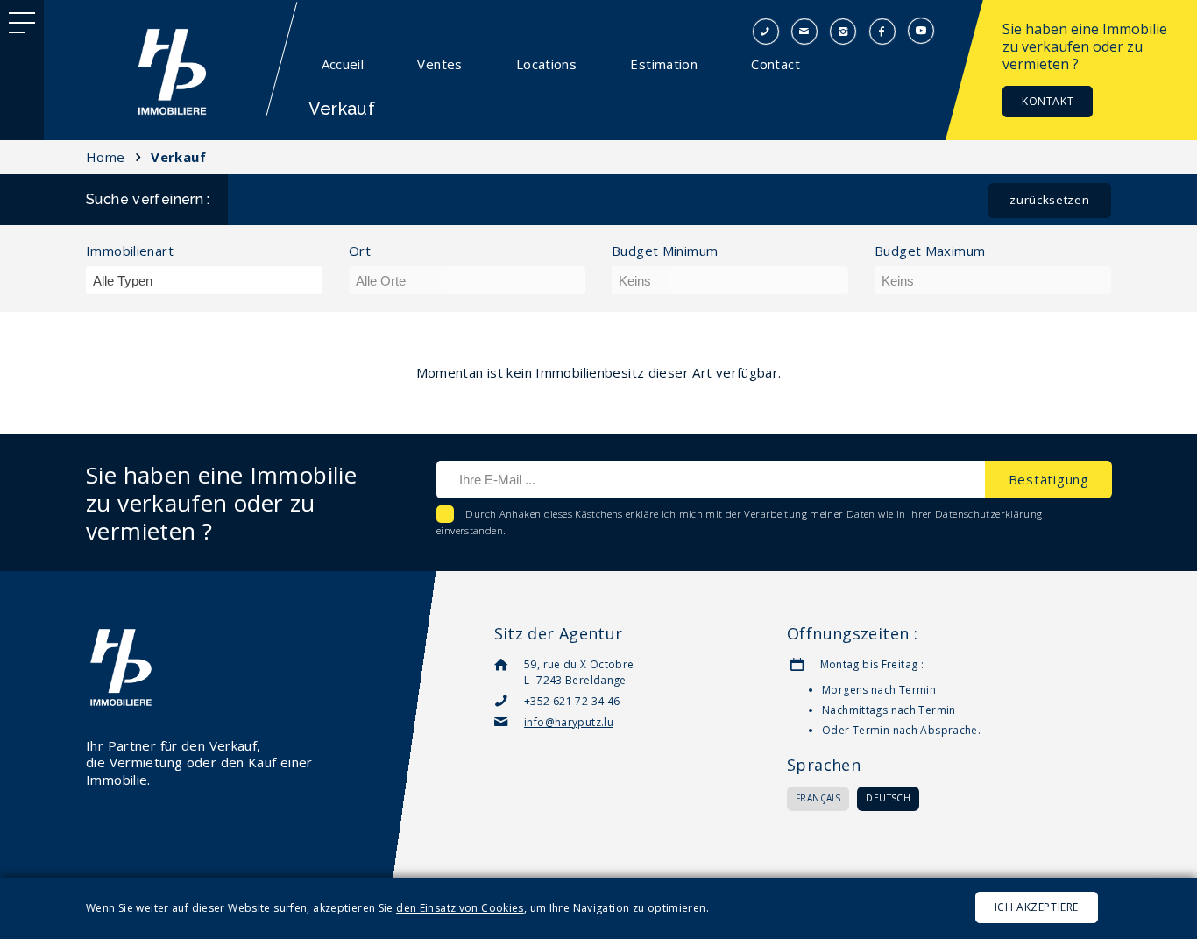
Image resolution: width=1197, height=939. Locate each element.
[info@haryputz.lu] (804, 30)
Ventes (439, 64)
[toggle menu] (22, 22)
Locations (546, 64)
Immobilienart (130, 251)
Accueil (343, 64)
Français (818, 798)
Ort (360, 251)
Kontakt (1047, 101)
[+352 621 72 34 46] (766, 30)
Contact (775, 64)
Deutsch (888, 798)
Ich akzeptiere (1037, 907)
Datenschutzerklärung (989, 513)
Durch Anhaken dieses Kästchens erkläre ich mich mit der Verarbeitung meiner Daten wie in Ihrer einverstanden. (739, 522)
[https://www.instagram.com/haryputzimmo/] (843, 30)
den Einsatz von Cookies (460, 907)
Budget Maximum (930, 251)
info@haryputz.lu (568, 722)
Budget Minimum (665, 251)
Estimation (664, 64)
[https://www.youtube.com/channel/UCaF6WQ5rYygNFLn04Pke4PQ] (921, 30)
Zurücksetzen (1049, 200)
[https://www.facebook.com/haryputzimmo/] (882, 30)
